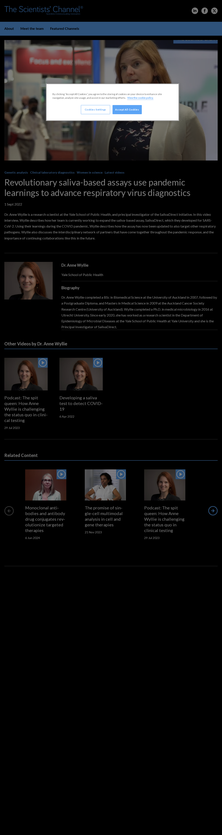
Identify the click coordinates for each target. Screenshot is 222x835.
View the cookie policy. (140, 97)
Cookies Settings (95, 109)
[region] (112, 102)
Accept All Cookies (127, 109)
